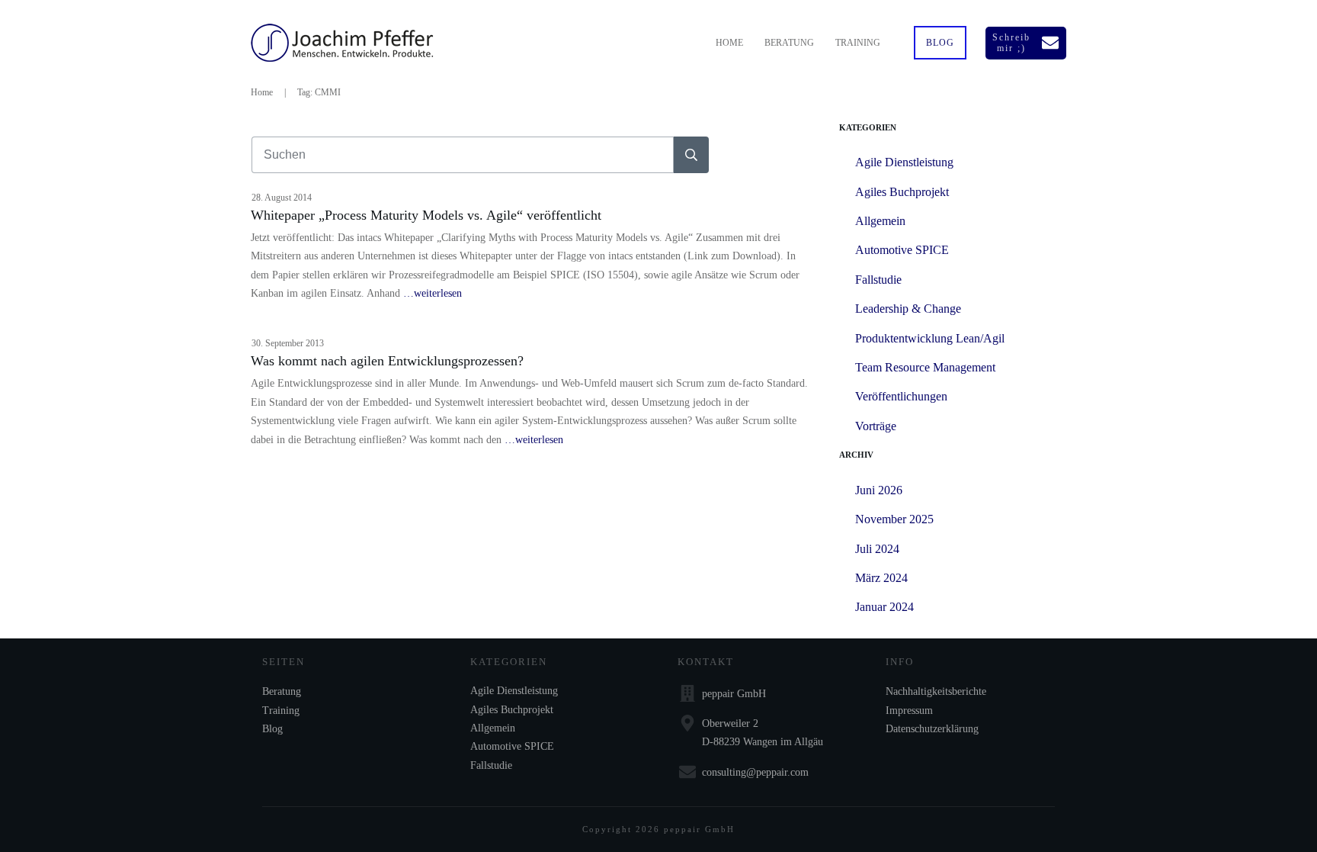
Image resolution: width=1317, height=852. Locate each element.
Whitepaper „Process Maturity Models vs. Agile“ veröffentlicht (426, 215)
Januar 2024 (884, 606)
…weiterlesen (432, 293)
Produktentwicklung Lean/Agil (930, 338)
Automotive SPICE (902, 249)
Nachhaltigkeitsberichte (936, 691)
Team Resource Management (925, 367)
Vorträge (875, 426)
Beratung (281, 691)
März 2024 (881, 577)
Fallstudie (878, 279)
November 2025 (894, 519)
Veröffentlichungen (901, 396)
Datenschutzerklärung (932, 729)
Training (281, 710)
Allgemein (880, 220)
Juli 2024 (877, 548)
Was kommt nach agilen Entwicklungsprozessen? (387, 360)
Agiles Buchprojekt (902, 191)
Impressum (909, 710)
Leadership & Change (908, 308)
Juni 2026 (878, 490)
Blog (272, 729)
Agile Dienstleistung (904, 162)
